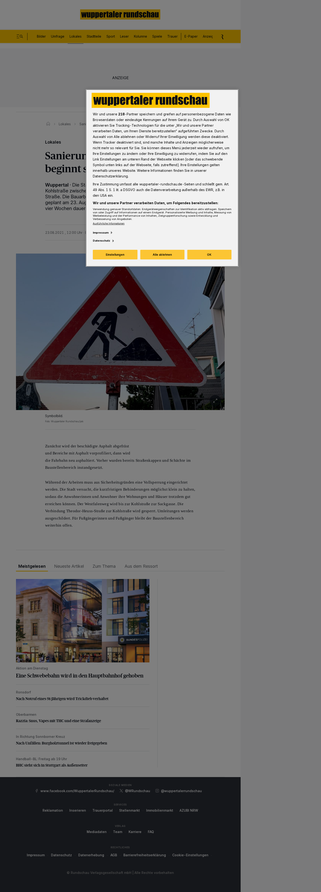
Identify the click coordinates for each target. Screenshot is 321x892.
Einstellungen (115, 254)
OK (209, 254)
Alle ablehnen (162, 254)
